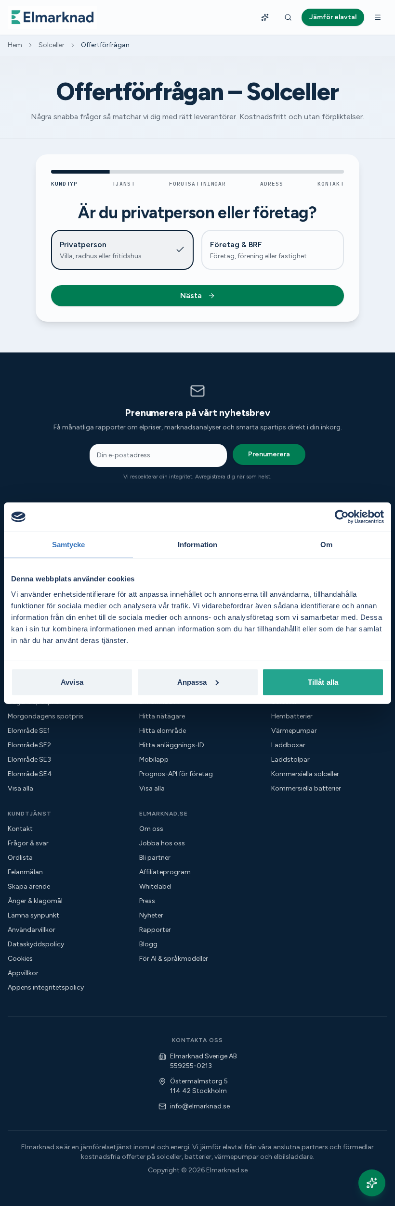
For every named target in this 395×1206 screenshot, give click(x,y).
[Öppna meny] (377, 17)
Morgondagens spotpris (45, 716)
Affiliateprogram (165, 872)
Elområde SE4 (30, 774)
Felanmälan (25, 872)
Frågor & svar (28, 843)
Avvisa (72, 682)
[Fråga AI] (265, 17)
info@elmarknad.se (200, 1106)
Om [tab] (326, 544)
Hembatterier (292, 716)
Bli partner (155, 858)
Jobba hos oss (162, 843)
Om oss (151, 829)
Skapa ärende (29, 886)
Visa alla (20, 788)
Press (147, 901)
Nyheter (151, 915)
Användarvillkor (31, 930)
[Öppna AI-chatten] (371, 1182)
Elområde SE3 (29, 759)
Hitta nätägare (162, 716)
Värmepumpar (294, 731)
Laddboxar (288, 745)
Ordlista (20, 858)
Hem (15, 45)
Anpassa (192, 682)
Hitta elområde (162, 731)
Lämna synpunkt (33, 915)
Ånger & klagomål (35, 901)
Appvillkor (23, 973)
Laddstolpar (290, 759)
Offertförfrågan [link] (105, 45)
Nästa (191, 295)
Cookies (20, 959)
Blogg (148, 944)
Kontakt (20, 829)
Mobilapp (154, 759)
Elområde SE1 (29, 731)
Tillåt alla (323, 682)
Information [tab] (197, 544)
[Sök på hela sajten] (288, 17)
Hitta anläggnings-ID (171, 745)
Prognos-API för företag (176, 774)
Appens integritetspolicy (46, 987)
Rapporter (155, 930)
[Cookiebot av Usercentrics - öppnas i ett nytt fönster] (342, 517)
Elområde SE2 (29, 745)
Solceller (52, 45)
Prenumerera (269, 454)
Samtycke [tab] (68, 544)
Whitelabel (155, 886)
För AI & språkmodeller (173, 959)
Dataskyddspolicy (36, 944)
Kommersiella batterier (306, 788)
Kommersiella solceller (305, 774)
